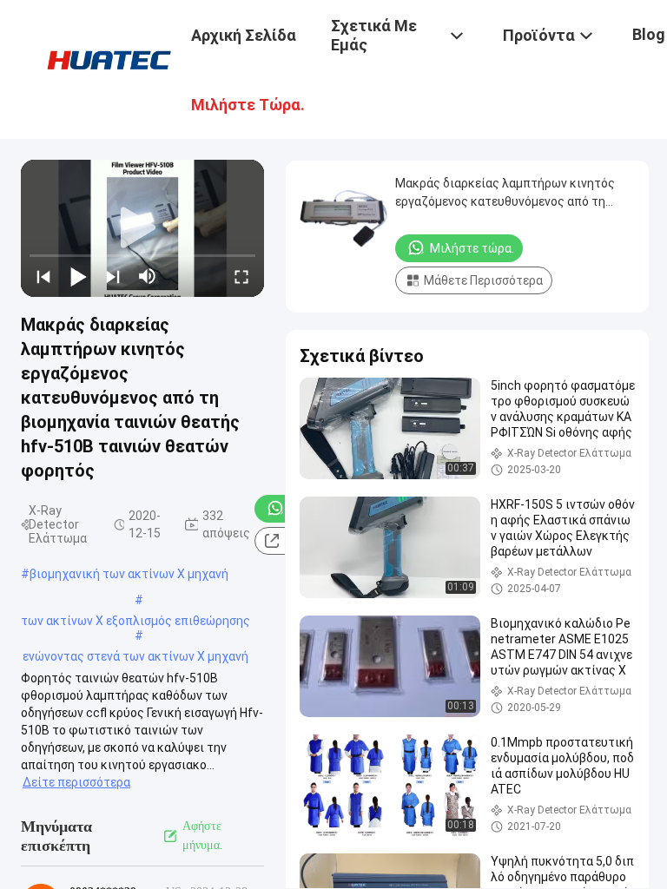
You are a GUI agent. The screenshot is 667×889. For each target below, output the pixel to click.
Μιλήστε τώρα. (472, 248)
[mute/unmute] (147, 276)
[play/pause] (78, 276)
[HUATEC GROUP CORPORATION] (108, 59)
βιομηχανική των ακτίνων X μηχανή (129, 574)
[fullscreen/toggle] (241, 276)
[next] (113, 276)
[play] (142, 228)
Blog (648, 34)
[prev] (43, 276)
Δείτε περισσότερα (76, 782)
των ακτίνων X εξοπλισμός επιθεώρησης (135, 621)
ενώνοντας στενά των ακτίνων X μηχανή (135, 656)
